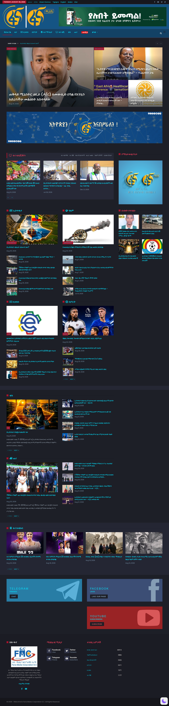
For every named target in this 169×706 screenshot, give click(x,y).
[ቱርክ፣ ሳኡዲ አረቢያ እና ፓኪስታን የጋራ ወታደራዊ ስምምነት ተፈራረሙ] (68, 270)
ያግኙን (36, 2)
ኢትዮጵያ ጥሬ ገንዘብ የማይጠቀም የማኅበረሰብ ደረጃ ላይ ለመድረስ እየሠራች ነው (93, 413)
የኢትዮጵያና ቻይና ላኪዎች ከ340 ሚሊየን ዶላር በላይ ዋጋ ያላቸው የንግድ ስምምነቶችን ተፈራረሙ (37, 373)
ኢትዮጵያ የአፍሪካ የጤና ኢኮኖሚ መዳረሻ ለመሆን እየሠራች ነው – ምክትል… (109, 100)
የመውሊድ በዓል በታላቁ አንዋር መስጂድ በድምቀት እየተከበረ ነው (38, 279)
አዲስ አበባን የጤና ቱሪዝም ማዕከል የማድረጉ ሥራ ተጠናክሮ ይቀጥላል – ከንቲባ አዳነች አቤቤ (93, 464)
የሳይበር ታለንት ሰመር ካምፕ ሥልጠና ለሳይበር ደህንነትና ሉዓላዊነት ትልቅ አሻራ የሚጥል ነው (92, 424)
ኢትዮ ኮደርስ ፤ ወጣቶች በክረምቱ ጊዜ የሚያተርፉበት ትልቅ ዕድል (93, 435)
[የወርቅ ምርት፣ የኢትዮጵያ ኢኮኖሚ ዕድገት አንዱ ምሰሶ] (12, 364)
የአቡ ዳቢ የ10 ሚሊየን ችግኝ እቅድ (86, 278)
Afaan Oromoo (45, 2)
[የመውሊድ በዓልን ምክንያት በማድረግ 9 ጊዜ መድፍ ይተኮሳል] (88, 229)
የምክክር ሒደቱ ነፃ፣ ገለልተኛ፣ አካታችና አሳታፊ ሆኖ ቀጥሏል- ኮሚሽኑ (143, 100)
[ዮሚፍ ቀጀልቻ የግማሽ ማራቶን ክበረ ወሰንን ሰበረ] (68, 372)
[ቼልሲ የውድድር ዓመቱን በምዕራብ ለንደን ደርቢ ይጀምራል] (88, 321)
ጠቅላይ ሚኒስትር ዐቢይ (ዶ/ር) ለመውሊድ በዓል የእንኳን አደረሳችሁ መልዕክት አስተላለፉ (47, 97)
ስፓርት (34, 32)
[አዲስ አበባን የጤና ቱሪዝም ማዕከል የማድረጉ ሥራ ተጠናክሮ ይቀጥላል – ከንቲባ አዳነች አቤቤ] (67, 466)
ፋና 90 (89, 675)
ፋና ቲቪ (61, 32)
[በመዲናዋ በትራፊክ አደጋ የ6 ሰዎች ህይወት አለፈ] (152, 222)
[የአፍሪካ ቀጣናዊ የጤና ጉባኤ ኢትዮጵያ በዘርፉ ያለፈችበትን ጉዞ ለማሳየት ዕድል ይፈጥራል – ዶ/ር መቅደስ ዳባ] (67, 489)
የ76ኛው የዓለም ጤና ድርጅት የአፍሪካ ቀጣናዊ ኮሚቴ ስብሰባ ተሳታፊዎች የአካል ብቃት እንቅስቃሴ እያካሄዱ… (94, 476)
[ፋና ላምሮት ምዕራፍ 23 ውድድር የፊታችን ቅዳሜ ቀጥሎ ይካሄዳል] (25, 543)
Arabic (70, 2)
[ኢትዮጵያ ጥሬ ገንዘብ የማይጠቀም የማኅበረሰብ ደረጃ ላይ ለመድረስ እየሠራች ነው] (67, 415)
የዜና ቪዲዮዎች (91, 660)
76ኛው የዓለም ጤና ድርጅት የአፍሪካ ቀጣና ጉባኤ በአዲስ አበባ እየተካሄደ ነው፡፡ (37, 268)
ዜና (15, 32)
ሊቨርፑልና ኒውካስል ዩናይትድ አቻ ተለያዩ (88, 348)
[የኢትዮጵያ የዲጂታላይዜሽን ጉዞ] (32, 414)
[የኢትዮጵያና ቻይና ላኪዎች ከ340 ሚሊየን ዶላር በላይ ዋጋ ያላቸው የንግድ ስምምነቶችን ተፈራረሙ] (12, 375)
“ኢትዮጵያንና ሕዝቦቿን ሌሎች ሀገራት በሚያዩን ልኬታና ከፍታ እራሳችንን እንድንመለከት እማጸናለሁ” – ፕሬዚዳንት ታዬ (128, 71)
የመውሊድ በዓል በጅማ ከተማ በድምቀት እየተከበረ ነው (36, 288)
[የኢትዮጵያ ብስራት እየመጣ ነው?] (32, 229)
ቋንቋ (94, 32)
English (63, 2)
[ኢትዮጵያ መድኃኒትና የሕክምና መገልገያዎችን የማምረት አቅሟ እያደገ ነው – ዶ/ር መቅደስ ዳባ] (67, 500)
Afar (75, 2)
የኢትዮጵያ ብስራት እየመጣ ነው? (29, 43)
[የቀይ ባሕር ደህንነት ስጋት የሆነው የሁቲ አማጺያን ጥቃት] (68, 260)
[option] (60, 179)
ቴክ (69, 32)
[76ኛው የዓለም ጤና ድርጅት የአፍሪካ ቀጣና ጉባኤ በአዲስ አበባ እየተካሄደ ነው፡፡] (12, 270)
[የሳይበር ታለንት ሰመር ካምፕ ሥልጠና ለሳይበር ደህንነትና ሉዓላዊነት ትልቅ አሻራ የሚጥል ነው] (67, 426)
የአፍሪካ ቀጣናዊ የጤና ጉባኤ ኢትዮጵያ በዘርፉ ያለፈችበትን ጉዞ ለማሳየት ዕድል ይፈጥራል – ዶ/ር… (93, 487)
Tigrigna (56, 2)
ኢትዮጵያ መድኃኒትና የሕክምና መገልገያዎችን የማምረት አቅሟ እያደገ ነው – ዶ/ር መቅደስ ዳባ (93, 498)
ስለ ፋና (30, 2)
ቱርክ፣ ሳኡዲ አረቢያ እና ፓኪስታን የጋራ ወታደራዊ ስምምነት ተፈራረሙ (94, 268)
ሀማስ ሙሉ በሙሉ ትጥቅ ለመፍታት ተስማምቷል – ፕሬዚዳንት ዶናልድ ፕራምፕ (91, 289)
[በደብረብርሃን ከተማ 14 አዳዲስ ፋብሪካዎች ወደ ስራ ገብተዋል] (97, 170)
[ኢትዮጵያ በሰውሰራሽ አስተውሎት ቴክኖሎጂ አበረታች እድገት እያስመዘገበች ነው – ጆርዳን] (67, 403)
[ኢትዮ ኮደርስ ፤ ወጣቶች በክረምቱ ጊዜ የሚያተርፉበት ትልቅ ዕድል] (67, 437)
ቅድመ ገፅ (7, 32)
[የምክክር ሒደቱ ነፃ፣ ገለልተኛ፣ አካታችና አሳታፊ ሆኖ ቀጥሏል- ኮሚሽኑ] (145, 93)
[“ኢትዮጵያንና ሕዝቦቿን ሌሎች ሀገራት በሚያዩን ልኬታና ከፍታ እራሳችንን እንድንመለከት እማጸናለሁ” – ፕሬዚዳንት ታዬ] (128, 63)
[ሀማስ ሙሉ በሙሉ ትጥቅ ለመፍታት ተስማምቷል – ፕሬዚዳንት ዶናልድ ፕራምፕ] (68, 291)
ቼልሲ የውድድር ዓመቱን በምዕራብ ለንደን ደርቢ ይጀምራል (82, 338)
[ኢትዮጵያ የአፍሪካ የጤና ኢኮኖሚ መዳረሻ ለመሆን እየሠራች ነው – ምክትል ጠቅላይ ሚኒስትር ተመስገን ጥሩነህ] (111, 93)
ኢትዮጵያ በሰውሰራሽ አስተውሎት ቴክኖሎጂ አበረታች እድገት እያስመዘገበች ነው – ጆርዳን (94, 401)
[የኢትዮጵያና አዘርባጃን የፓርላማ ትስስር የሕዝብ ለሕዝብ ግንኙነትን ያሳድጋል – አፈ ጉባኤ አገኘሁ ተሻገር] (60, 170)
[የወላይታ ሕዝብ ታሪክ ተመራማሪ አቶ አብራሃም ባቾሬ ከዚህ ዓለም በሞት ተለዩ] (143, 543)
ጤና (75, 32)
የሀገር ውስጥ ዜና (11, 49)
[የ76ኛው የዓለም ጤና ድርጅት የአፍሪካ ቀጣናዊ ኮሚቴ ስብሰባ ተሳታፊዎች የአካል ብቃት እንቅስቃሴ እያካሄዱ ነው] (67, 478)
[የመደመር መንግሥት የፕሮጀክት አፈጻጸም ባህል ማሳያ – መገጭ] (12, 260)
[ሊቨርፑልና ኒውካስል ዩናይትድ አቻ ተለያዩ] (68, 351)
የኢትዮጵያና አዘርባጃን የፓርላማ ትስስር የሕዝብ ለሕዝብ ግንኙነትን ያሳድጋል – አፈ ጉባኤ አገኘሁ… (59, 186)
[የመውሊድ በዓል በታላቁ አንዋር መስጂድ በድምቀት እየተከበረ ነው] (12, 281)
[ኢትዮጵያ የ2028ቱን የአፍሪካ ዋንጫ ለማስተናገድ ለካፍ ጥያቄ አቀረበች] (152, 246)
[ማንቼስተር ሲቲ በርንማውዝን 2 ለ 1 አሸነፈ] (68, 361)
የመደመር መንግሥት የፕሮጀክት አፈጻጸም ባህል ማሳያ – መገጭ (37, 258)
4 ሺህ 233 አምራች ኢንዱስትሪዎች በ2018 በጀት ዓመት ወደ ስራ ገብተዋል (37, 352)
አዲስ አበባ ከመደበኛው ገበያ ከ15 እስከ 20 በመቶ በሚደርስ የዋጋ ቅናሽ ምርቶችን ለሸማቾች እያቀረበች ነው (23, 186)
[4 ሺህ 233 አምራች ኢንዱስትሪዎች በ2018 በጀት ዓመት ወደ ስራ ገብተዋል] (12, 354)
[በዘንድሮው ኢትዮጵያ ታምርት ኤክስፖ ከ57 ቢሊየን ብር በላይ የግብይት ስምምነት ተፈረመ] (32, 321)
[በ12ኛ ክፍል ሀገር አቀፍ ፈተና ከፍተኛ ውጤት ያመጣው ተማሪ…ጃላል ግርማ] (129, 222)
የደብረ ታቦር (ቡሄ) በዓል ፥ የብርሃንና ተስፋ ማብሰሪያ (104, 556)
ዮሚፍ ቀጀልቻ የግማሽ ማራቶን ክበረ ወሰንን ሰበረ (90, 369)
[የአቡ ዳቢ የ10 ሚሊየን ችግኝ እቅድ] (68, 281)
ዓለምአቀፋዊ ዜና (67, 243)
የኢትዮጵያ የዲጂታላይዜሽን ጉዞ (17, 432)
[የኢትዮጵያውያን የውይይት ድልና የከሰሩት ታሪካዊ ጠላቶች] (129, 246)
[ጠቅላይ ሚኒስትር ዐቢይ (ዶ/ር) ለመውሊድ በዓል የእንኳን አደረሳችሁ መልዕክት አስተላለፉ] (50, 77)
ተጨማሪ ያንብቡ (24, 683)
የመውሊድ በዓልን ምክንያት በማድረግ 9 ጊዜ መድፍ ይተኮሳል (83, 247)
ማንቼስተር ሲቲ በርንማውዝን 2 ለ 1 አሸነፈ (88, 358)
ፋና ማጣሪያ (47, 32)
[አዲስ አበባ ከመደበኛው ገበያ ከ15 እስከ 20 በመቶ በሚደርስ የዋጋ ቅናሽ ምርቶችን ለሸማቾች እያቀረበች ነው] (23, 170)
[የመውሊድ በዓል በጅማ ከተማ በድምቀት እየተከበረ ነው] (12, 291)
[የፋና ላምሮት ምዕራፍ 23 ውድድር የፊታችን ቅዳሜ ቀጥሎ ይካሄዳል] (64, 543)
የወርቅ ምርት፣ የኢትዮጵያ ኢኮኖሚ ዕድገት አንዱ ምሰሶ (36, 361)
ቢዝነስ (25, 32)
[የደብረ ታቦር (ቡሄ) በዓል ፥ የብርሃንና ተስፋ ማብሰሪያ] (104, 543)
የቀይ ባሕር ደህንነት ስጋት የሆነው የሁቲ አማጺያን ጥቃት (93, 257)
